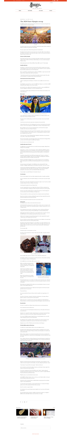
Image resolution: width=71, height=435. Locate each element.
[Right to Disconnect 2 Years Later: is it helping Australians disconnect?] (49, 412)
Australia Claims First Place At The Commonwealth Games (22, 417)
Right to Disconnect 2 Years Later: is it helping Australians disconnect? (48, 417)
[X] (56, 0)
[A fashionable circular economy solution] (35, 412)
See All (54, 407)
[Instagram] (53, 0)
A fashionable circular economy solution (34, 417)
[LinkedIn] (57, 0)
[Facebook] (54, 0)
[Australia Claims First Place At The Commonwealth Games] (22, 412)
